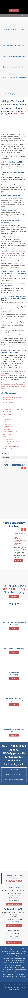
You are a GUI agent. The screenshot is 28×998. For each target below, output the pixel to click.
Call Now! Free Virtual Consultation (14, 56)
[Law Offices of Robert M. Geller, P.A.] (14, 7)
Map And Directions (14, 904)
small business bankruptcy (11, 446)
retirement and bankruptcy (11, 441)
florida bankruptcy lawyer (13, 386)
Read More (18, 560)
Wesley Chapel (17, 965)
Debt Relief (6, 422)
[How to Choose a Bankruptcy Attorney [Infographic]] (14, 718)
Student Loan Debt (8, 449)
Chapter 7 (23, 113)
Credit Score (6, 417)
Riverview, (6, 963)
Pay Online (14, 770)
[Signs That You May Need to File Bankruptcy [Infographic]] (14, 619)
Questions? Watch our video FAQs (14, 67)
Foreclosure (6, 429)
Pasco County (11, 976)
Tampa (13, 960)
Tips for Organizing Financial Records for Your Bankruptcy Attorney (20, 541)
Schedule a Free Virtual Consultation (14, 78)
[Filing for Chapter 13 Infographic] (14, 668)
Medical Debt (7, 434)
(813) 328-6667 (15, 898)
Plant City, (16, 963)
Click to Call (14, 11)
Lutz (11, 963)
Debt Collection (7, 419)
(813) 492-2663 (15, 938)
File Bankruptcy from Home (14, 94)
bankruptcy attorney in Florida (14, 383)
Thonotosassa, (20, 960)
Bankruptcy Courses (14, 775)
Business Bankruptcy (9, 402)
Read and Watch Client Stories (14, 29)
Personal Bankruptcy (7, 115)
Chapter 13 (16, 113)
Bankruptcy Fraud (8, 399)
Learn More (14, 596)
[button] (22, 15)
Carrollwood (8, 965)
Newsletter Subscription (14, 780)
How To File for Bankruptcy (14, 648)
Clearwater (19, 958)
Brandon (21, 963)
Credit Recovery (7, 414)
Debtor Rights (7, 424)
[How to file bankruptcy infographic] (14, 645)
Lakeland (16, 967)
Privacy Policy (15, 987)
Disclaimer (7, 987)
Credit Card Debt (8, 412)
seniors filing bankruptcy (10, 444)
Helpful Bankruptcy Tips (10, 431)
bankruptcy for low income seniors (13, 397)
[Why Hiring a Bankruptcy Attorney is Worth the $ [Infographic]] (14, 695)
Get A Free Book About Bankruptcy (14, 45)
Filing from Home (8, 427)
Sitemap (23, 987)
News (4, 436)
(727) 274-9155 (15, 921)
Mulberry (22, 967)
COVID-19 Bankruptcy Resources (12, 409)
